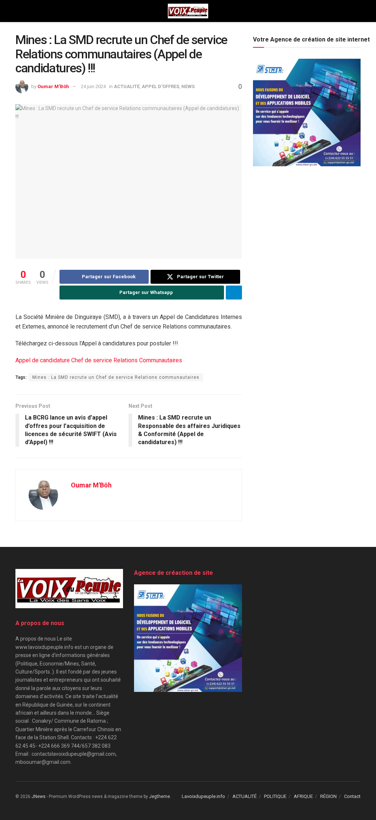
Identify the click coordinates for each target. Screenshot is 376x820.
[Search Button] (357, 11)
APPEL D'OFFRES (160, 86)
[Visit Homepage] (188, 11)
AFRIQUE (303, 796)
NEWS (188, 86)
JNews (39, 796)
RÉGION (328, 796)
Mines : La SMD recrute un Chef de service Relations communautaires (115, 377)
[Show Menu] (18, 11)
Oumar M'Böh (53, 86)
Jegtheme (159, 796)
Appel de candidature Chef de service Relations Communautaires (98, 360)
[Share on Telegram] (234, 293)
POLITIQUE (275, 796)
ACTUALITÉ (127, 86)
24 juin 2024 (93, 86)
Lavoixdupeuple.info (203, 796)
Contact (352, 796)
